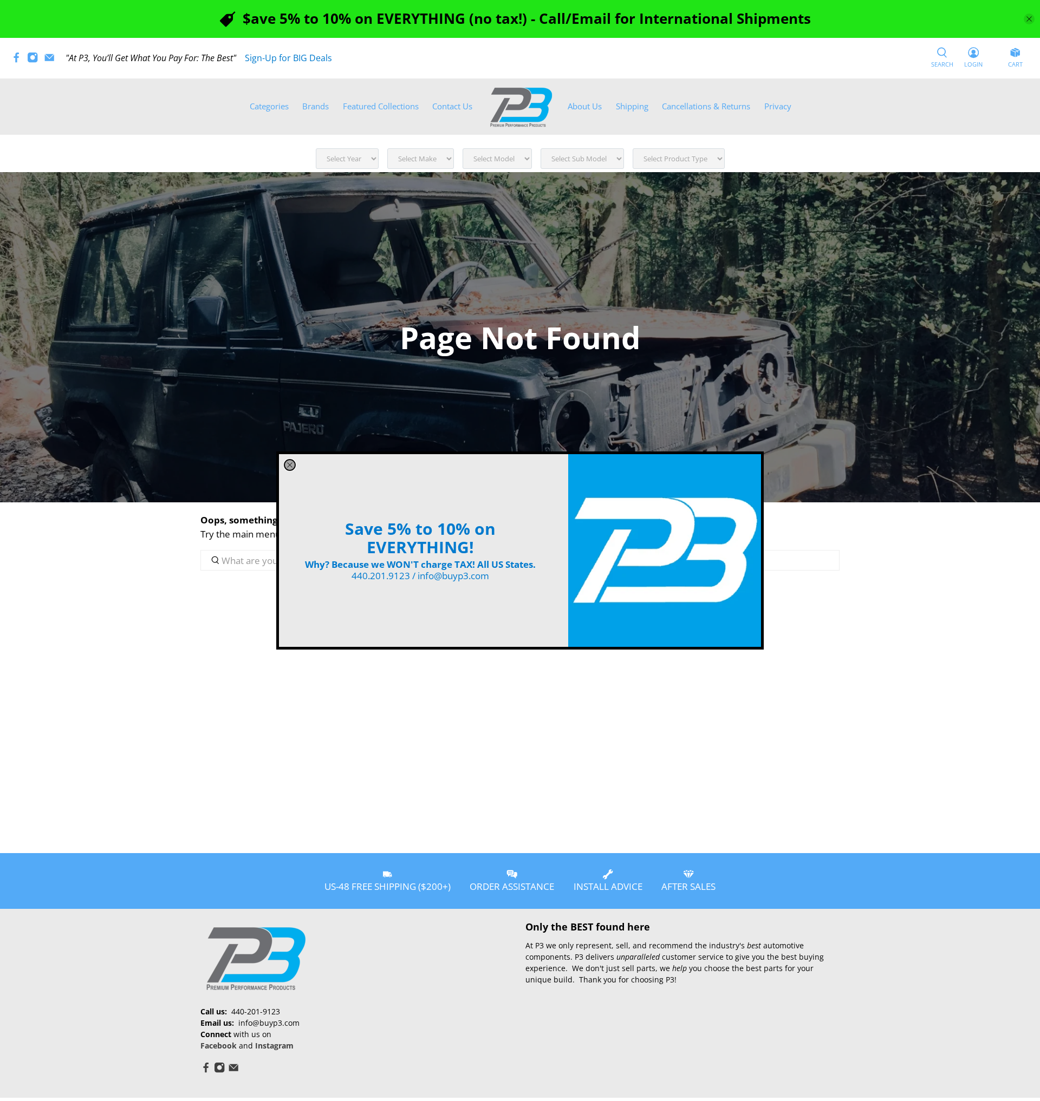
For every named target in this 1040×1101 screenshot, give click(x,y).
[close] (289, 465)
